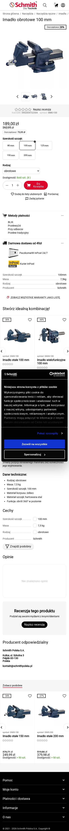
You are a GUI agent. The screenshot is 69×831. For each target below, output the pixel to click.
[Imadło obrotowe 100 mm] (34, 57)
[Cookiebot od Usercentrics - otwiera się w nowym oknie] (49, 374)
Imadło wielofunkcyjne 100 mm (51, 361)
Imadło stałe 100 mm (16, 360)
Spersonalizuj (32, 454)
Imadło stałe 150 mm (16, 736)
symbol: (43, 112)
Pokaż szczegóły (47, 433)
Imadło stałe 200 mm (50, 736)
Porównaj (53, 194)
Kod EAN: (16, 112)
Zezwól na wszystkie (34, 443)
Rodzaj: (7, 165)
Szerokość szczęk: (12, 138)
